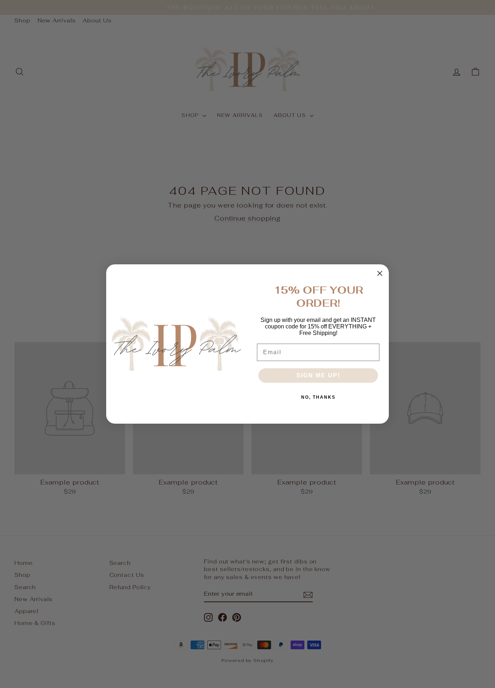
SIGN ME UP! (318, 375)
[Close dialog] (379, 273)
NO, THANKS (318, 397)
